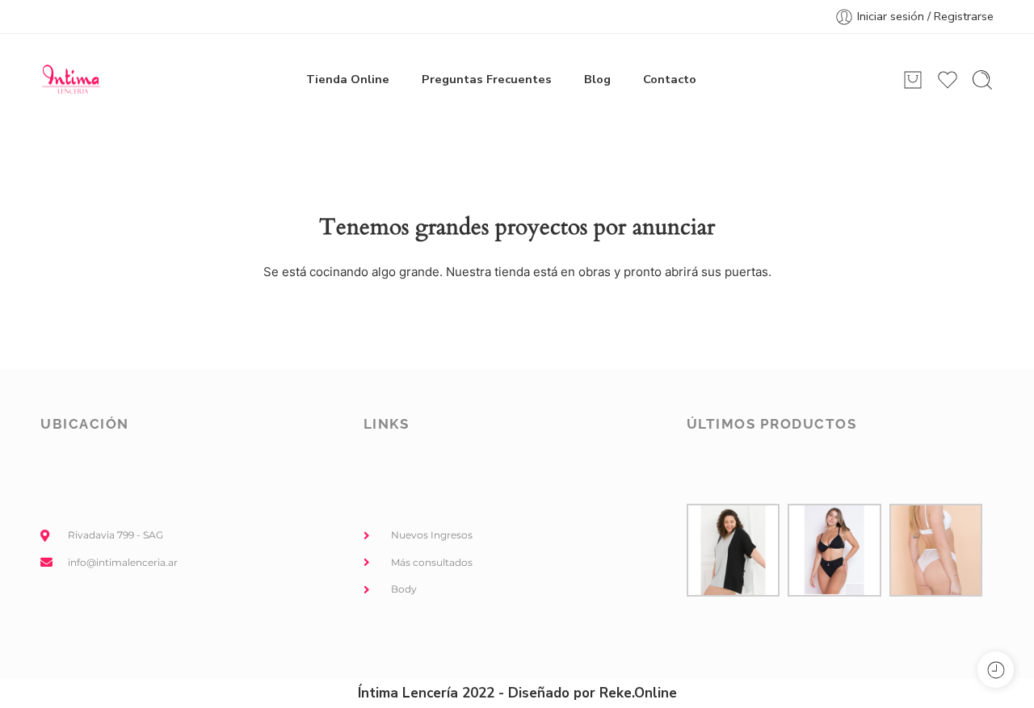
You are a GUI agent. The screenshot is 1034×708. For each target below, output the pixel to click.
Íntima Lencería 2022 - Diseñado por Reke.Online (517, 693)
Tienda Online (347, 79)
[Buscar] (982, 80)
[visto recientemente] (995, 669)
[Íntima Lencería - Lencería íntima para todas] (70, 80)
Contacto (669, 79)
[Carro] (913, 80)
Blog (597, 79)
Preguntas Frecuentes (487, 79)
